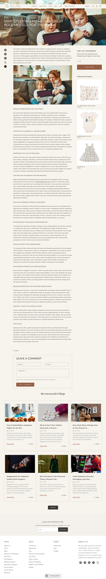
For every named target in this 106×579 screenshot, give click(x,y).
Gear (55, 548)
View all (53, 507)
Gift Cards (7, 556)
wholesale (32, 548)
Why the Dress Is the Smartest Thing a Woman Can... (52, 477)
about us (7, 546)
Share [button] (16, 350)
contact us (32, 546)
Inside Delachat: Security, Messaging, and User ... (83, 477)
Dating (31, 567)
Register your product (36, 564)
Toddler (56, 551)
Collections (57, 546)
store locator (33, 559)
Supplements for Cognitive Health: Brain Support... (18, 477)
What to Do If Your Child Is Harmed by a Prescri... (51, 426)
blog (5, 551)
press (6, 548)
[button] (34, 6)
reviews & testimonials (37, 554)
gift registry (8, 559)
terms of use (8, 570)
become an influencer (11, 554)
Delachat (7, 573)
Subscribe (89, 67)
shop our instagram (10, 564)
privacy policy (8, 567)
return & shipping (35, 562)
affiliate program (9, 562)
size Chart (32, 556)
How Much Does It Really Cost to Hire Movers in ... (85, 426)
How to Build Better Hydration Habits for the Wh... (19, 426)
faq (30, 551)
